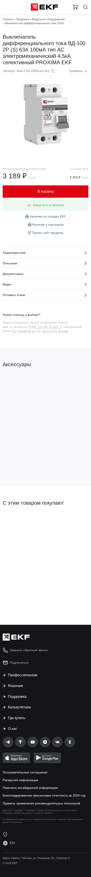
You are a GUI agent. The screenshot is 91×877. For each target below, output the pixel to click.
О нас (12, 729)
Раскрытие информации (20, 780)
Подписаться (19, 662)
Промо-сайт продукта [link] (47, 232)
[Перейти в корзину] (75, 7)
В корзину (20, 465)
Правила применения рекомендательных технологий (41, 803)
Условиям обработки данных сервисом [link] (23, 813)
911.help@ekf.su (23, 331)
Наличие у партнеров (47, 224)
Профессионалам (22, 675)
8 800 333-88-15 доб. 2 (45, 327)
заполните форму (55, 331)
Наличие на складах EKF (48, 216)
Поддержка (17, 696)
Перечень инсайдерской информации (30, 787)
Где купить (16, 718)
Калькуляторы (19, 707)
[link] (8, 742)
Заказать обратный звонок (29, 650)
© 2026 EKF (10, 863)
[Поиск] (85, 7)
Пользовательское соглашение (25, 772)
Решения (15, 686)
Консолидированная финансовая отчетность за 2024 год (44, 795)
